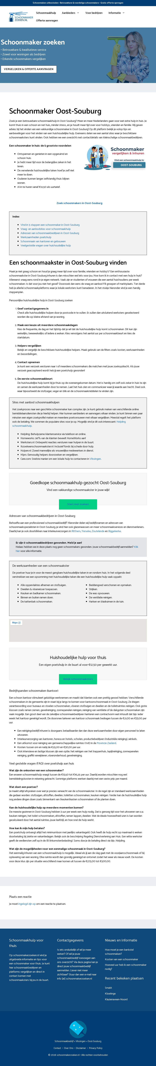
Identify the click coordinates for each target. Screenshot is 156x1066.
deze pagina (84, 962)
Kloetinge (110, 993)
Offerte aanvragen (47, 20)
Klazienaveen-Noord (116, 999)
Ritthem (76, 531)
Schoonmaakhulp (46, 13)
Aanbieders (68, 13)
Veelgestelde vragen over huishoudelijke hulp (46, 245)
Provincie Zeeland (106, 743)
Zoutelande (98, 531)
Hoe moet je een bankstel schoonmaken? (119, 952)
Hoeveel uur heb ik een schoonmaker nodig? (125, 967)
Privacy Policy (95, 1048)
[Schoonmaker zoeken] (21, 16)
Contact (57, 1048)
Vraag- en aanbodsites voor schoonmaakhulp (46, 229)
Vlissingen (95, 459)
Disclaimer (81, 1048)
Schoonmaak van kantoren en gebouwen (43, 241)
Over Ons (68, 1048)
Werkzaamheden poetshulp (36, 237)
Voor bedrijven (94, 13)
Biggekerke (114, 531)
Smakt (108, 988)
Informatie (115, 13)
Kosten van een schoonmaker (121, 959)
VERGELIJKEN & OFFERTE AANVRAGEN (28, 69)
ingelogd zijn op (27, 904)
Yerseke (86, 531)
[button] (79, 203)
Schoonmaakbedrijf (64, 1041)
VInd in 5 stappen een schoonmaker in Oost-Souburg (50, 225)
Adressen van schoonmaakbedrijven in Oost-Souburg (50, 233)
